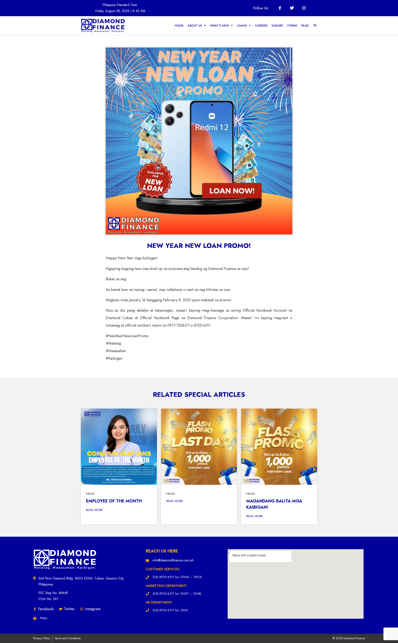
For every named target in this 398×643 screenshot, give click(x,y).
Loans (242, 25)
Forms (292, 25)
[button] (315, 25)
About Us (195, 25)
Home (179, 25)
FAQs (305, 25)
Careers (261, 25)
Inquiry (277, 25)
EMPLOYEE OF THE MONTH (114, 501)
